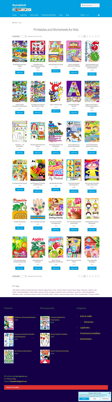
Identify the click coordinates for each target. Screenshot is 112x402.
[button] (109, 393)
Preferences (105, 398)
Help (60, 15)
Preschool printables (49, 15)
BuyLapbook (19, 5)
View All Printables (12, 387)
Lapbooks (23, 15)
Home (14, 15)
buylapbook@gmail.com (18, 381)
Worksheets (86, 338)
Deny (94, 398)
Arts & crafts (34, 15)
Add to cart (20, 72)
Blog (67, 15)
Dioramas (88, 321)
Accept (84, 398)
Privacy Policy (101, 396)
